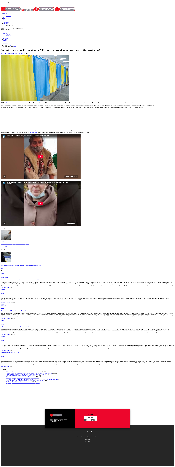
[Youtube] (87, 432)
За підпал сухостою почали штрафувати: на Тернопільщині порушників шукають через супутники (29, 373)
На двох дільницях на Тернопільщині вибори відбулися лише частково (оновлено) (15, 244)
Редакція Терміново (17, 53)
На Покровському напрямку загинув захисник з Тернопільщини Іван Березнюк (16, 326)
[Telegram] (91, 432)
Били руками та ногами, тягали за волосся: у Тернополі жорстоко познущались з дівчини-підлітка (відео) (22, 342)
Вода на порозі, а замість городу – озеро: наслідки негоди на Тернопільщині (16, 295)
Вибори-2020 (6, 53)
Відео (2, 53)
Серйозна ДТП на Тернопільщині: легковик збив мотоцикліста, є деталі (23, 383)
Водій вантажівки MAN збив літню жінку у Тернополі (19, 381)
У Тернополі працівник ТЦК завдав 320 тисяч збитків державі (13, 310)
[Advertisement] (42, 118)
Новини (11, 53)
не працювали (33, 132)
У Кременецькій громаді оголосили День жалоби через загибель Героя (22, 378)
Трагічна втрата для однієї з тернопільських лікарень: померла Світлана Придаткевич (18, 358)
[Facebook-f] (84, 432)
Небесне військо (4, 277)
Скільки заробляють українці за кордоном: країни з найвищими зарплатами (23, 371)
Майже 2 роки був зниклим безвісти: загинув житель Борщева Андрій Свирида (24, 380)
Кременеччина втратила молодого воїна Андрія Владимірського (21, 375)
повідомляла (8, 102)
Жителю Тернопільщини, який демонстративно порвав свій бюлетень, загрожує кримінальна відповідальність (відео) (21, 265)
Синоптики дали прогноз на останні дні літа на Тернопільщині (20, 376)
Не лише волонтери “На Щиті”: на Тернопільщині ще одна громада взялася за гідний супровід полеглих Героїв (32, 379)
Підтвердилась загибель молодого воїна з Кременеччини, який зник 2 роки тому (25, 374)
